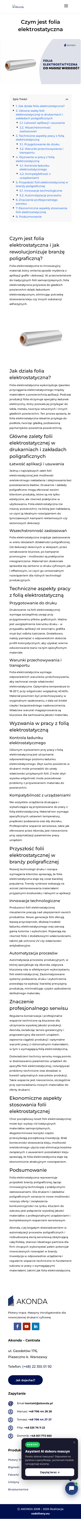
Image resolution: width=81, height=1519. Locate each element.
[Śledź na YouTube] (26, 1326)
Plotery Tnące (17, 1460)
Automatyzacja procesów (43, 195)
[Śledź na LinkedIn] (35, 1326)
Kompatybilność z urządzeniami (35, 175)
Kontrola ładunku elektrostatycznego (34, 167)
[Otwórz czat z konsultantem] (71, 1488)
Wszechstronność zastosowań (35, 129)
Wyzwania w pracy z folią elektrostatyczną (35, 159)
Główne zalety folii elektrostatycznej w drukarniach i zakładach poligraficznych (39, 114)
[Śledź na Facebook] (17, 1326)
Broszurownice (18, 1489)
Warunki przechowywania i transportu (41, 150)
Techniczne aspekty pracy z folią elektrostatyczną (40, 137)
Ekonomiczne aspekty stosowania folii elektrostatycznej (41, 210)
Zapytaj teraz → (50, 1472)
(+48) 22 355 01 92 (37, 1366)
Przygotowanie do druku (42, 144)
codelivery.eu (40, 1513)
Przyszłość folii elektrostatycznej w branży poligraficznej (42, 184)
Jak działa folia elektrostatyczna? (41, 106)
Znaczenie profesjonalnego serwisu (37, 201)
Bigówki (13, 1467)
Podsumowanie (30, 216)
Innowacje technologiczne (43, 190)
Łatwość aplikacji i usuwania (44, 123)
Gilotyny (13, 1482)
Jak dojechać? (25, 1380)
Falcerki (13, 1474)
